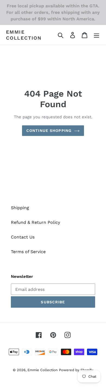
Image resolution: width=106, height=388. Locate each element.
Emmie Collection (24, 35)
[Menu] (96, 35)
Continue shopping (48, 130)
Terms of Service (28, 251)
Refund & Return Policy (35, 222)
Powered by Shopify (76, 370)
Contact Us (23, 237)
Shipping (20, 207)
